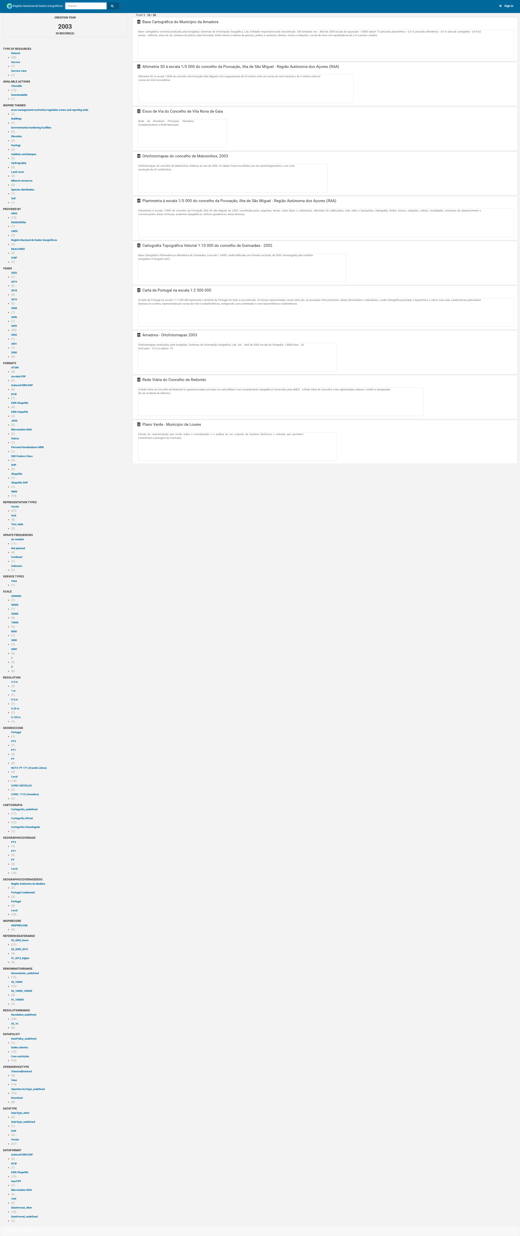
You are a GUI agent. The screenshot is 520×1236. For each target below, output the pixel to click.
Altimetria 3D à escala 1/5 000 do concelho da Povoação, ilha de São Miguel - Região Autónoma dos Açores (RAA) (240, 66)
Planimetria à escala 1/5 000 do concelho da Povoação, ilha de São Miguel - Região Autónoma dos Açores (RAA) (238, 201)
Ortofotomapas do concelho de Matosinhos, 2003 (184, 156)
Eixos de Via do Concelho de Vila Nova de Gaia (182, 111)
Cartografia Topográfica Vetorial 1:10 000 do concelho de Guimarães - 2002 (206, 245)
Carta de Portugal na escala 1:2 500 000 (176, 290)
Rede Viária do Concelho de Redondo (173, 380)
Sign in (508, 6)
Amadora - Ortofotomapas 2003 (169, 335)
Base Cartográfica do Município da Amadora (179, 22)
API (40, 1230)
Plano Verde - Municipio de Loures (171, 424)
